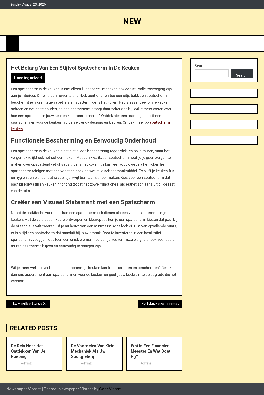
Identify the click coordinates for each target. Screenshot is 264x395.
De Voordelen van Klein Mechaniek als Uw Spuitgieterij (92, 351)
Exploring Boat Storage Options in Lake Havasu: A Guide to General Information (31, 304)
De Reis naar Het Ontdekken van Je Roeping (28, 351)
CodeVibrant (110, 389)
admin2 (26, 363)
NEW (132, 21)
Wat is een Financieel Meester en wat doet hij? (150, 351)
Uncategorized (28, 78)
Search (200, 66)
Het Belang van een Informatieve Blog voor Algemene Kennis (162, 304)
